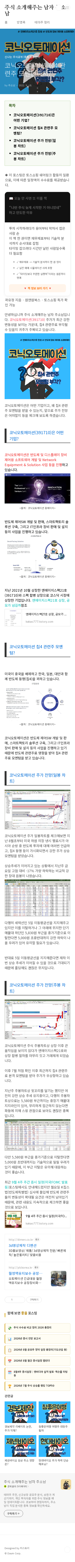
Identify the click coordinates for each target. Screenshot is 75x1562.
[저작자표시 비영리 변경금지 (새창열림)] (47, 1299)
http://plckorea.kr (20, 1267)
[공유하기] (16, 1300)
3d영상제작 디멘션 (23, 1245)
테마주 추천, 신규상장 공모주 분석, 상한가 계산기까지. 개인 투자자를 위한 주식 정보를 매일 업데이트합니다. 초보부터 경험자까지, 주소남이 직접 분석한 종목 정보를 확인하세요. (30, 1500)
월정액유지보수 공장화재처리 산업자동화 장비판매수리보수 (26, 1273)
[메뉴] (67, 7)
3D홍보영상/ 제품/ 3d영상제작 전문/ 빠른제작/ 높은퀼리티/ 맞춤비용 (37, 1252)
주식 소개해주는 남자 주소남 (35, 8)
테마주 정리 (42, 22)
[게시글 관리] (20, 1300)
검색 (59, 8)
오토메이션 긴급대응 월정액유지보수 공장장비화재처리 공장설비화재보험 (25, 1280)
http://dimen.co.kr (21, 1239)
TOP (67, 1550)
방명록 (21, 22)
